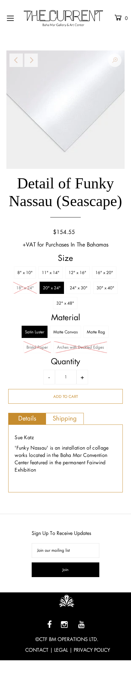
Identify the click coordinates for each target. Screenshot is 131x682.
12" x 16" (77, 272)
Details (27, 418)
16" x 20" (104, 272)
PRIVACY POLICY (92, 650)
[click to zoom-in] (115, 60)
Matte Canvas (65, 332)
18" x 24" (25, 288)
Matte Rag (96, 332)
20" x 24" (52, 288)
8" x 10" (25, 272)
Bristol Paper (37, 347)
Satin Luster (34, 332)
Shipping (65, 418)
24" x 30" (78, 288)
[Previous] (16, 60)
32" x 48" (65, 303)
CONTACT (36, 650)
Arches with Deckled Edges (80, 347)
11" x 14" (50, 272)
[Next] (31, 60)
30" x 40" (105, 288)
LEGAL (61, 650)
